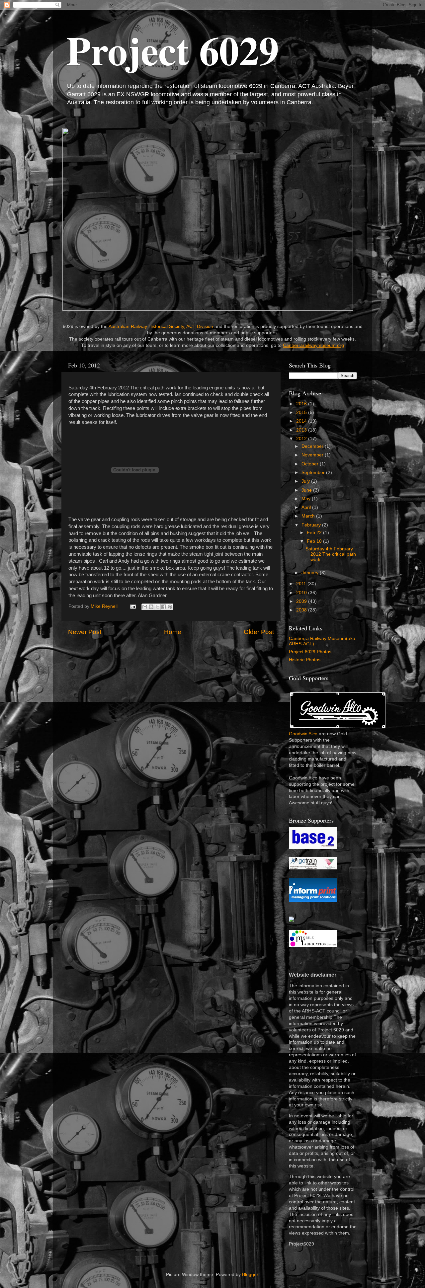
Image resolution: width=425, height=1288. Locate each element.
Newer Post (84, 631)
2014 (302, 421)
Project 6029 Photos (310, 651)
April (306, 507)
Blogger (250, 1274)
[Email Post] (132, 606)
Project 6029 (172, 50)
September (313, 472)
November (313, 454)
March (308, 516)
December (313, 446)
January (310, 572)
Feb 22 (315, 532)
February (311, 525)
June (307, 490)
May (306, 498)
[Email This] (144, 607)
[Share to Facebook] (163, 607)
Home (172, 631)
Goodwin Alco (303, 733)
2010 (302, 592)
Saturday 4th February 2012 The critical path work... (330, 554)
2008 (302, 609)
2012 (302, 438)
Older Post (259, 631)
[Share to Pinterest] (170, 607)
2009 (302, 601)
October (310, 463)
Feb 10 (315, 541)
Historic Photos (304, 659)
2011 (301, 583)
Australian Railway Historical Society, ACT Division (161, 326)
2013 (302, 430)
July (306, 481)
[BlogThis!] (151, 607)
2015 (302, 412)
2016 (302, 403)
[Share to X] (157, 607)
